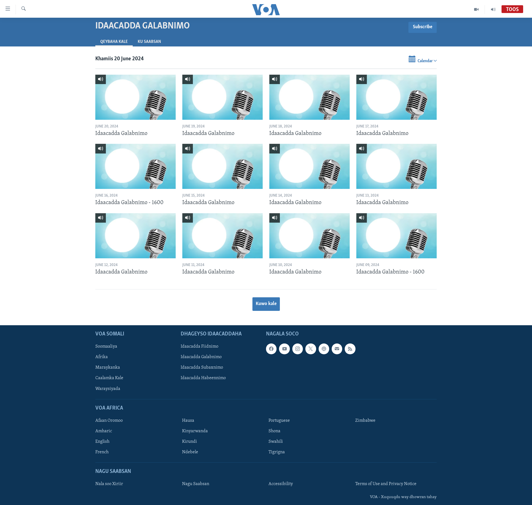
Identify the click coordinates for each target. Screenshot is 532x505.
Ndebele (190, 452)
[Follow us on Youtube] (284, 349)
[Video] (476, 9)
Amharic (103, 431)
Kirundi (189, 441)
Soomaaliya (106, 347)
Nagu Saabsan (195, 484)
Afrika (101, 357)
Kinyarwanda (195, 431)
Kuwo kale (266, 303)
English (102, 441)
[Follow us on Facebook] (271, 349)
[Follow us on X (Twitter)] (310, 349)
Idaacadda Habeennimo (203, 378)
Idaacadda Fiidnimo (199, 347)
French (102, 452)
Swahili (275, 441)
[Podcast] (324, 349)
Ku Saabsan (149, 42)
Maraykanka (107, 368)
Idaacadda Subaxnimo (202, 368)
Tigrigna (276, 452)
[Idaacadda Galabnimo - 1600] (135, 166)
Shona (274, 431)
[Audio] (493, 9)
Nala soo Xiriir (109, 484)
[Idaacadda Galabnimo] (135, 97)
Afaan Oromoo (109, 420)
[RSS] (350, 349)
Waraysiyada (107, 389)
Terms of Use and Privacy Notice (385, 484)
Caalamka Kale (109, 378)
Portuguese (279, 420)
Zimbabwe (365, 420)
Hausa (188, 420)
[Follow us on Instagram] (297, 349)
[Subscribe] (337, 349)
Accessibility (280, 484)
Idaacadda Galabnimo (201, 357)
